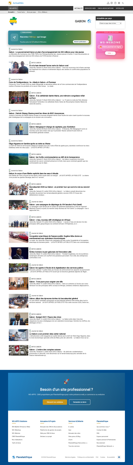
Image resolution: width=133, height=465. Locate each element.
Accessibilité (111, 457)
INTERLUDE (120, 8)
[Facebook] (119, 457)
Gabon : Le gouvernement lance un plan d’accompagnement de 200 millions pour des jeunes (46, 52)
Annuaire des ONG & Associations (51, 427)
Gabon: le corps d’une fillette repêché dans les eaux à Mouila (33, 173)
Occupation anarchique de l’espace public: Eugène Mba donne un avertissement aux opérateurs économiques (55, 237)
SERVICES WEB (90, 8)
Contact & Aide (101, 430)
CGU (97, 457)
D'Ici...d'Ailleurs (42, 12)
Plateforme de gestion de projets (50, 430)
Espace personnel (102, 436)
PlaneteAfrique (24, 457)
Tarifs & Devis (16, 443)
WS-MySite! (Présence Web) (21, 427)
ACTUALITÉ (78, 8)
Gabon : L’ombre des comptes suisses (45, 349)
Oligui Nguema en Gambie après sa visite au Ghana (29, 144)
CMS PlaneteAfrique (18, 436)
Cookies (102, 457)
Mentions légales (70, 457)
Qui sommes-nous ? (103, 427)
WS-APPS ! (13, 8)
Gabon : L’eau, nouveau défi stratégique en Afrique (49, 220)
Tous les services (74, 446)
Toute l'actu (21, 12)
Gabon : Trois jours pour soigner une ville (46, 282)
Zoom (70, 440)
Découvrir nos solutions (55, 402)
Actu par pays (31, 12)
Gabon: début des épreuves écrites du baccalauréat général (53, 298)
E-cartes (71, 427)
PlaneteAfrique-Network (104, 446)
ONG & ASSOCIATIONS (106, 8)
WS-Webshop (16, 430)
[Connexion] (108, 3)
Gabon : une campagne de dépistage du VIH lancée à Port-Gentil (55, 204)
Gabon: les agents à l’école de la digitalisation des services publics (56, 268)
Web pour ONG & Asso (47, 433)
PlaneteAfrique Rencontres (77, 443)
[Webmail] (112, 3)
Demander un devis (79, 402)
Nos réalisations (17, 440)
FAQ (98, 433)
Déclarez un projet (46, 436)
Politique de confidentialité (86, 457)
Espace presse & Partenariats (106, 440)
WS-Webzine (16, 433)
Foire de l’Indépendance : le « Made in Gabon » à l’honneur (32, 82)
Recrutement (101, 443)
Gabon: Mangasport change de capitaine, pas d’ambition (52, 127)
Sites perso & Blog (74, 436)
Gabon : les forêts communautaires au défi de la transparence (54, 157)
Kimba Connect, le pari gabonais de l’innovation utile (50, 252)
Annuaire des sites (74, 433)
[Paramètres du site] (119, 3)
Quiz (69, 430)
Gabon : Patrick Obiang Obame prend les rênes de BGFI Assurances (36, 113)
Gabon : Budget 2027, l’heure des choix (45, 317)
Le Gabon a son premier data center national (47, 334)
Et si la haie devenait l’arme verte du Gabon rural (48, 65)
